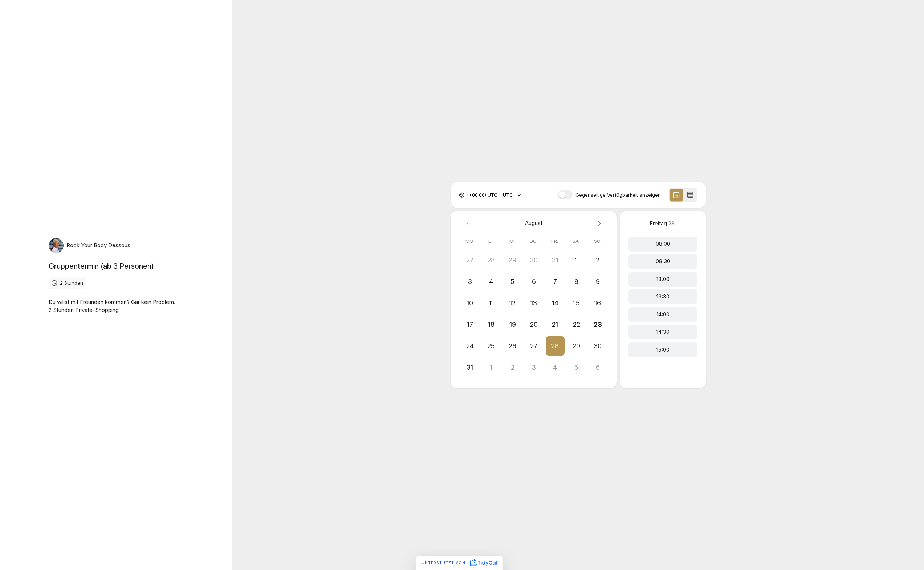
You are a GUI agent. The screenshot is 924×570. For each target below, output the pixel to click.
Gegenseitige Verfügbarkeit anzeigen (618, 195)
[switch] (565, 194)
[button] (555, 346)
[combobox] (467, 195)
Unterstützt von (444, 563)
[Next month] (597, 223)
